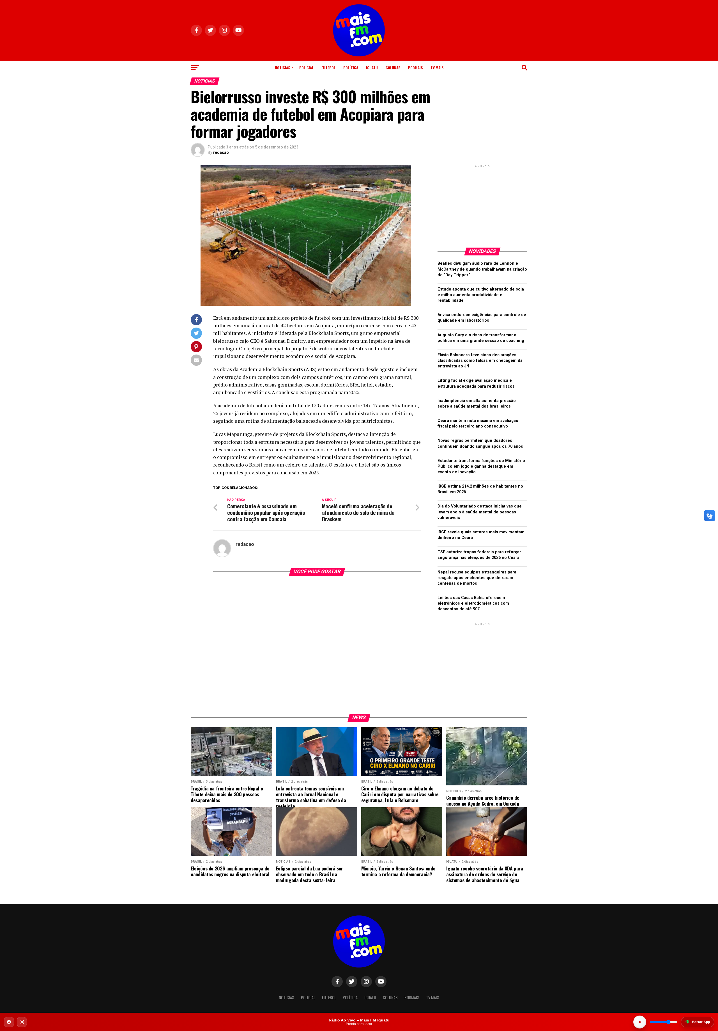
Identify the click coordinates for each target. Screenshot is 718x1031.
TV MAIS (437, 67)
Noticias (282, 67)
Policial (306, 67)
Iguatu (372, 67)
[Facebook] (9, 1022)
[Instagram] (22, 1022)
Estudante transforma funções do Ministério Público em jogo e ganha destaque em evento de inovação (481, 466)
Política (350, 67)
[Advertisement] (482, 204)
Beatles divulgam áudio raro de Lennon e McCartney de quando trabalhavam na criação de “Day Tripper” (482, 269)
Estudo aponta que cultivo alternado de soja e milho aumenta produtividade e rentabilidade (481, 295)
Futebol (328, 67)
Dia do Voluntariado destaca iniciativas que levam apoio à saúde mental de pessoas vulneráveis (480, 512)
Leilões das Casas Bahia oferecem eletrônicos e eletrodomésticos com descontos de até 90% (473, 603)
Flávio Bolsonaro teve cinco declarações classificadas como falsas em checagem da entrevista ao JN (480, 361)
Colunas (393, 67)
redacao (221, 152)
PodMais (415, 67)
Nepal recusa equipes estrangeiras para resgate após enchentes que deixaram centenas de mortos (477, 578)
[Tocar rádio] (639, 1022)
